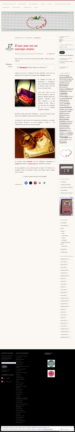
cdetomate (23, 53)
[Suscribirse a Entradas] (2, 378)
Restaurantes (16, 7)
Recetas (50, 4)
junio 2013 (63, 312)
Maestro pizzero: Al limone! (67, 193)
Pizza (67, 127)
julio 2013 (63, 309)
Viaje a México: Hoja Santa (67, 187)
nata (66, 121)
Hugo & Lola (18, 361)
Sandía (66, 133)
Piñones (61, 128)
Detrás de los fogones (9, 4)
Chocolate (63, 96)
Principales (64, 240)
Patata (65, 125)
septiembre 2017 (64, 259)
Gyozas (67, 105)
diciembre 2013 (64, 298)
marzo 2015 (63, 261)
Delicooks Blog (19, 422)
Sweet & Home (19, 384)
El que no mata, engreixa (21, 372)
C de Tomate (19, 391)
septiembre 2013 (64, 306)
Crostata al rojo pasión (66, 184)
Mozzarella (64, 119)
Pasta (70, 123)
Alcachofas (63, 79)
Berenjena (63, 85)
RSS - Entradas (6, 378)
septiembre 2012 (64, 337)
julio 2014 (63, 278)
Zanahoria (63, 143)
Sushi (65, 135)
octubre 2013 (64, 303)
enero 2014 (63, 295)
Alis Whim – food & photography (20, 406)
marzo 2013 (63, 320)
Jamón (61, 109)
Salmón (61, 133)
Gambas (67, 104)
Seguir (62, 52)
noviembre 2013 (64, 300)
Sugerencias (6, 7)
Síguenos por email (7, 353)
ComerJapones (19, 419)
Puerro (69, 128)
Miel (68, 117)
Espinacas (68, 98)
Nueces (70, 121)
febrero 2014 (63, 292)
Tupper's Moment (20, 383)
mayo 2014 (63, 284)
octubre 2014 (64, 272)
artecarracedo (19, 364)
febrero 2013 (63, 323)
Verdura (70, 139)
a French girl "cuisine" (21, 369)
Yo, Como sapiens (20, 362)
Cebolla (63, 93)
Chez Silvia (18, 370)
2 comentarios (51, 53)
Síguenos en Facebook (63, 68)
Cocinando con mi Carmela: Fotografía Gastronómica (22, 398)
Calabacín (69, 89)
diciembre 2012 (64, 328)
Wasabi (61, 141)
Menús (43, 4)
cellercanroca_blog (20, 415)
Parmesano (63, 123)
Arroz (67, 81)
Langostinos (63, 111)
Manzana (62, 115)
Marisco (68, 115)
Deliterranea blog (19, 410)
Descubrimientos (34, 4)
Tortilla (70, 137)
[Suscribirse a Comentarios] (2, 381)
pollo (65, 128)
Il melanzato (63, 181)
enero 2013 (63, 326)
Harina (61, 107)
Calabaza (63, 91)
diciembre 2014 (64, 270)
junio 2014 (63, 281)
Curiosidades (22, 4)
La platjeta (18, 396)
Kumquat (10, 66)
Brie (67, 87)
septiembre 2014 (64, 275)
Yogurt (64, 141)
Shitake (61, 135)
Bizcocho (62, 87)
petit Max (18, 374)
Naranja (62, 121)
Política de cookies (48, 429)
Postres (36, 53)
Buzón (36, 7)
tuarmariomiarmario (20, 379)
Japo (66, 109)
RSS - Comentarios (7, 381)
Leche (69, 111)
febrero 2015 (63, 264)
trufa (60, 139)
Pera (68, 125)
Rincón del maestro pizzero (63, 4)
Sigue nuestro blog (67, 44)
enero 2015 (63, 267)
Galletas (61, 104)
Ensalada (61, 98)
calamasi (17, 163)
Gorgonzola (62, 105)
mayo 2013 (63, 314)
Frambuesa (62, 102)
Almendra (61, 81)
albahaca (68, 77)
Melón (65, 117)
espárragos (63, 100)
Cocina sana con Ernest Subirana (21, 387)
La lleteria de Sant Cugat (21, 355)
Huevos (68, 107)
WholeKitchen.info (20, 417)
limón (61, 113)
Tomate (63, 137)
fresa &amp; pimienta (20, 420)
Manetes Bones (19, 389)
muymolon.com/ (19, 392)
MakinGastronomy (20, 359)
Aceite (61, 75)
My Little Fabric (19, 402)
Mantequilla (67, 113)
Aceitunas (66, 75)
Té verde (65, 139)
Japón (63, 233)
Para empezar (65, 235)
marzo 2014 (63, 289)
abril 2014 (63, 286)
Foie (68, 100)
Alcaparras (70, 79)
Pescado (62, 127)
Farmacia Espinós (20, 377)
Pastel (61, 125)
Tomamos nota (27, 7)
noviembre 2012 (64, 331)
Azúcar (61, 83)
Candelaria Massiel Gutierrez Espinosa (22, 367)
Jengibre (70, 109)
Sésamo (69, 135)
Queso (62, 130)
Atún (70, 81)
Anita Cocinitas (19, 408)
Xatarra (17, 381)
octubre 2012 (64, 334)
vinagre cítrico (32, 163)
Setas (70, 133)
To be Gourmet (19, 400)
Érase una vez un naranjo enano (26, 47)
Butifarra (62, 89)
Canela (69, 91)
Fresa (67, 102)
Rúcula (68, 131)
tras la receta (19, 357)
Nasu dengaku (64, 190)
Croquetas (71, 96)
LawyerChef (18, 376)
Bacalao (67, 83)
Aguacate (62, 77)
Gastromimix (19, 394)
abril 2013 (63, 317)
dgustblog (18, 413)
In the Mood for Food (20, 412)
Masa (61, 117)
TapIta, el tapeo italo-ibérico (22, 404)
